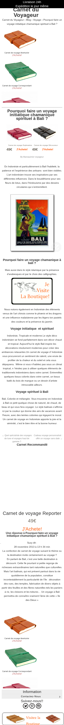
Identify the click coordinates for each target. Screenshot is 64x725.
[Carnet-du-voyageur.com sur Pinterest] (32, 706)
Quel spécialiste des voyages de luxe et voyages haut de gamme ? (17, 438)
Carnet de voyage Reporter (32, 513)
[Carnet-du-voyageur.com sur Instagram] (38, 706)
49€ (32, 520)
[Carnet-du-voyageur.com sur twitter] (25, 706)
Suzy (29, 542)
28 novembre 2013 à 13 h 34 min (32, 546)
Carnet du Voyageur (26, 12)
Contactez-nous (31, 696)
